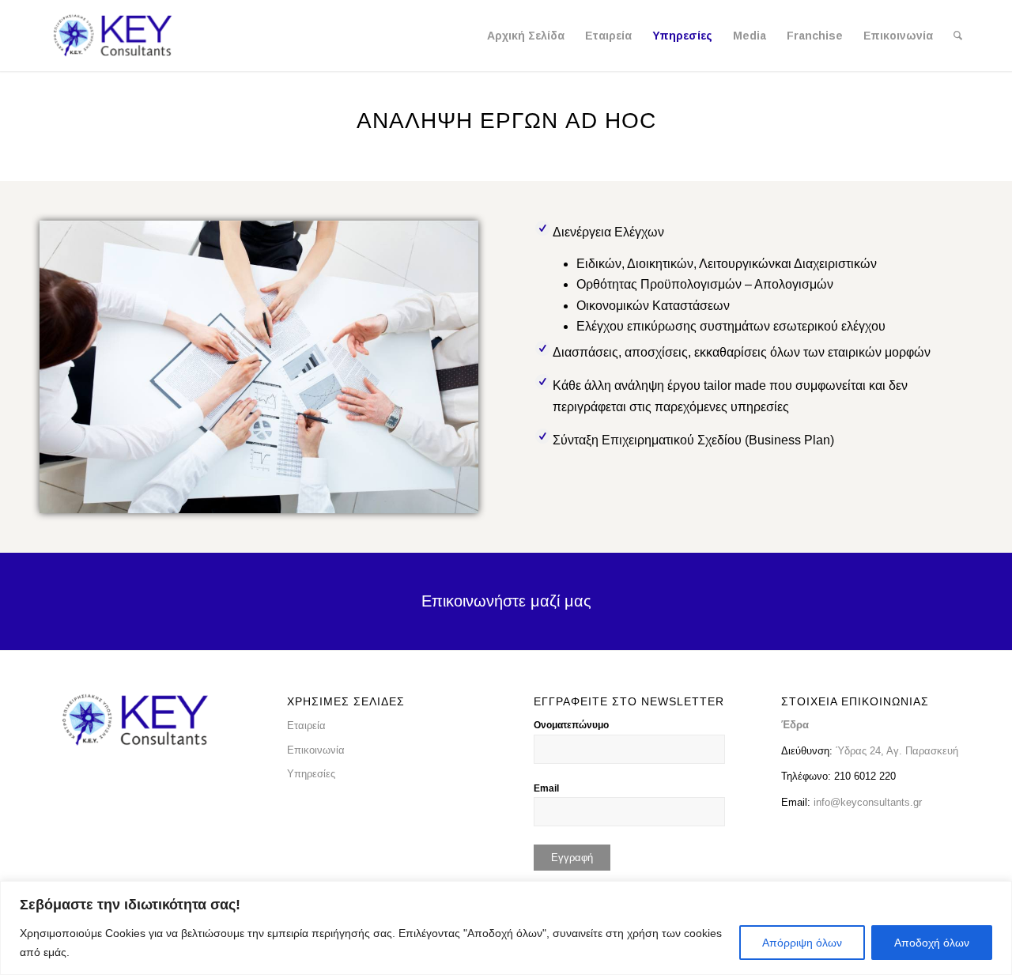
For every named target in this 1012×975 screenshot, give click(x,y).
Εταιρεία (306, 725)
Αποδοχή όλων (931, 942)
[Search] (957, 35)
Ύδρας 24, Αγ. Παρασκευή (895, 751)
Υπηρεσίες (311, 774)
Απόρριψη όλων (802, 942)
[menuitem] (526, 35)
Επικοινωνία (316, 750)
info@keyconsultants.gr (868, 802)
